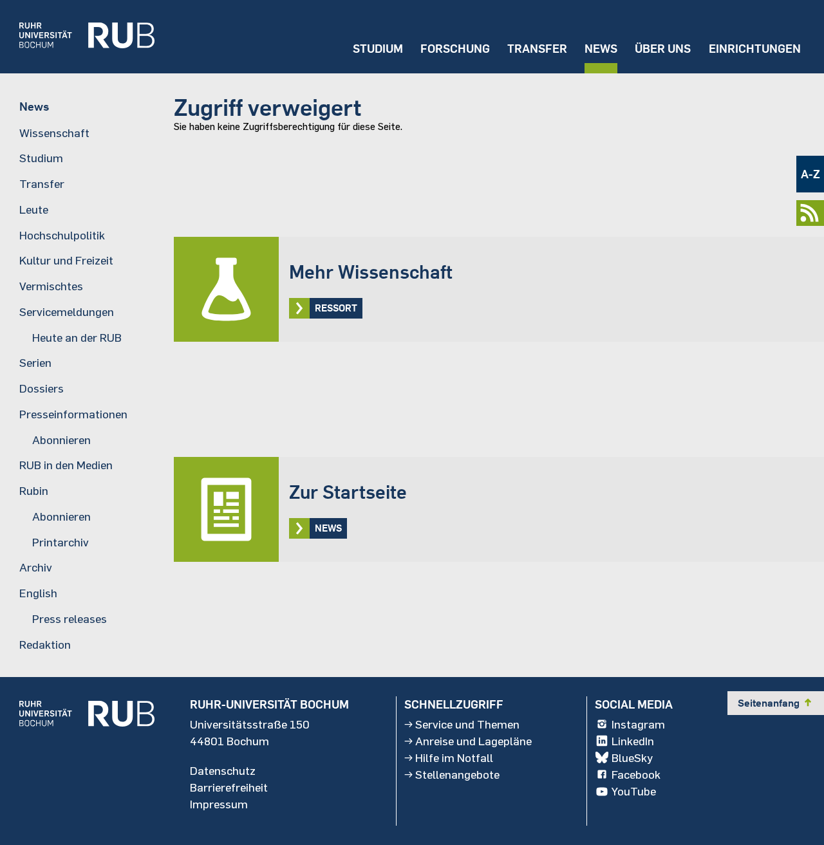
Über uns (663, 48)
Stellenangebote (457, 774)
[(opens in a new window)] (77, 36)
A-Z (810, 174)
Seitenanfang (776, 702)
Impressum (219, 804)
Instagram (638, 724)
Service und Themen (467, 724)
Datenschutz (223, 770)
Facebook (636, 774)
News (601, 48)
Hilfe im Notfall (454, 757)
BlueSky (632, 757)
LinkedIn (633, 741)
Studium (378, 48)
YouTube (634, 791)
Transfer (537, 48)
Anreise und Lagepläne (473, 741)
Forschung (455, 48)
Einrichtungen (755, 48)
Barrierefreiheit (229, 787)
